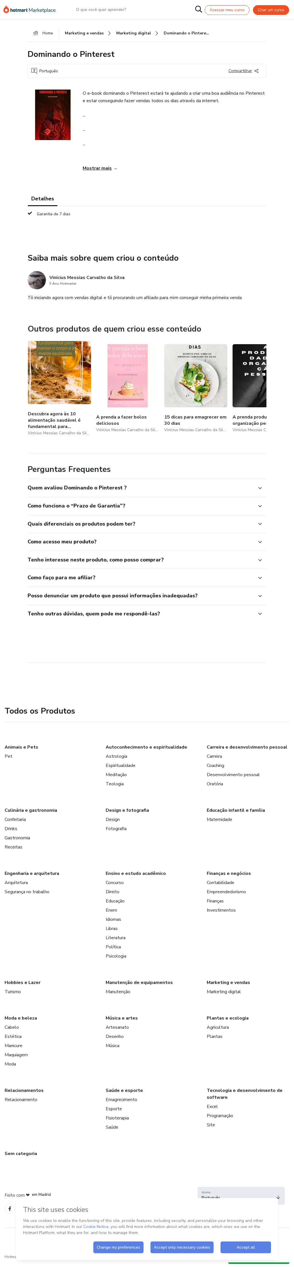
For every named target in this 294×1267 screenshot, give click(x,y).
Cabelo (12, 1027)
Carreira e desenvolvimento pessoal (247, 747)
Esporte (114, 1109)
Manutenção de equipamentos (139, 982)
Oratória (215, 784)
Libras (112, 928)
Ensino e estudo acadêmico (136, 873)
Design (113, 819)
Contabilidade (220, 882)
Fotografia (116, 829)
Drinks (11, 829)
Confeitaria (15, 819)
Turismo (13, 992)
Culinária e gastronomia (31, 810)
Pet (8, 756)
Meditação (116, 775)
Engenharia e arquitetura (32, 873)
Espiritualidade (121, 765)
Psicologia (116, 956)
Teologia (115, 784)
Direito (112, 892)
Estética (13, 1036)
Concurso (115, 882)
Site (211, 1125)
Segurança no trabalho (27, 892)
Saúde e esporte (124, 1090)
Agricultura (218, 1027)
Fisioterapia (117, 1118)
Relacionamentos (24, 1090)
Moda (10, 1064)
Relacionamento (21, 1099)
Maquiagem (16, 1055)
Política (113, 947)
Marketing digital (224, 992)
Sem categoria (21, 1153)
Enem (111, 910)
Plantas (215, 1036)
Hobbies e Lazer (22, 982)
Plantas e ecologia (228, 1018)
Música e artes (122, 1018)
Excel (212, 1106)
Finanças (215, 901)
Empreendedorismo (226, 892)
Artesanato (117, 1027)
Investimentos (221, 910)
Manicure (13, 1046)
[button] (141, 488)
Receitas (13, 847)
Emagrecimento (121, 1099)
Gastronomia (17, 838)
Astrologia (116, 756)
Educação (115, 901)
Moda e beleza (21, 1018)
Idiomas (113, 919)
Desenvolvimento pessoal (233, 775)
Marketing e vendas (228, 982)
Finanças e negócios (229, 873)
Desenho (115, 1036)
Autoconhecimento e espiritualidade (146, 747)
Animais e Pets (21, 747)
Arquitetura (16, 882)
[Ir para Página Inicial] (32, 9)
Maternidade (219, 819)
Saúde (112, 1127)
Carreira (214, 756)
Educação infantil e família (236, 810)
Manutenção (118, 992)
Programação (220, 1116)
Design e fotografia (127, 810)
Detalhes (42, 198)
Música (112, 1046)
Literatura (115, 938)
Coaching (215, 765)
